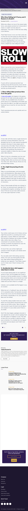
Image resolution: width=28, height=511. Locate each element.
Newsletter (3, 483)
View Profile (5, 358)
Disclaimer (3, 489)
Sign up (14, 338)
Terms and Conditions (5, 495)
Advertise (3, 481)
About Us (3, 479)
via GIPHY (3, 135)
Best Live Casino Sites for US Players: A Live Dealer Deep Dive (16, 389)
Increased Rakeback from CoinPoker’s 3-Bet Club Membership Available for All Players (17, 374)
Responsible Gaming (5, 493)
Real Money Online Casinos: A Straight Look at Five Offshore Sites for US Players (16, 381)
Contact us (3, 501)
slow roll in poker (6, 96)
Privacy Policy (4, 491)
